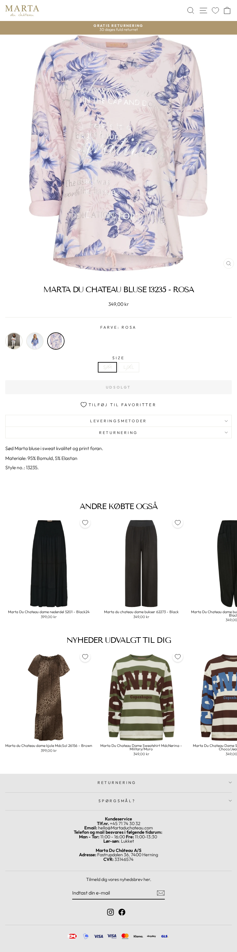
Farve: (118, 327)
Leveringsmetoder (118, 420)
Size (118, 358)
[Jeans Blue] (35, 341)
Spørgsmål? (116, 800)
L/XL (128, 367)
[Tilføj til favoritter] (85, 522)
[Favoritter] (215, 10)
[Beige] (14, 341)
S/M (107, 367)
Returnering (118, 432)
